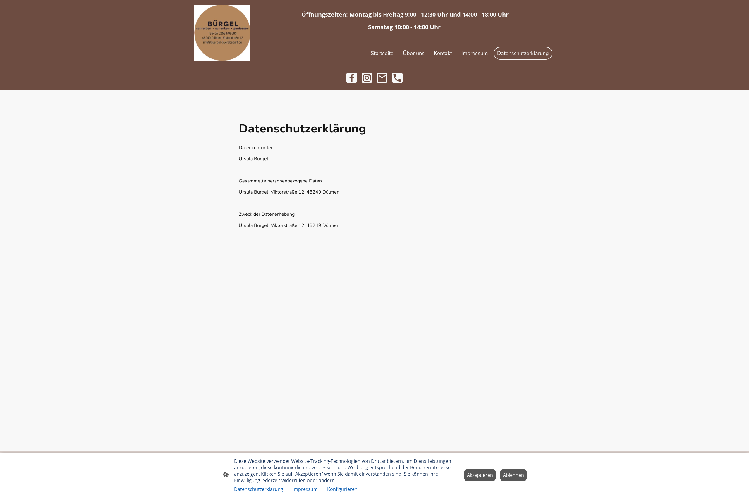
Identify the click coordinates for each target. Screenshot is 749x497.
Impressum (305, 489)
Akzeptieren (480, 475)
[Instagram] (367, 78)
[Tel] (397, 78)
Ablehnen (513, 475)
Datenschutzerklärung (258, 489)
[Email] (382, 78)
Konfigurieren (342, 489)
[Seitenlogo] (222, 33)
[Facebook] (351, 78)
